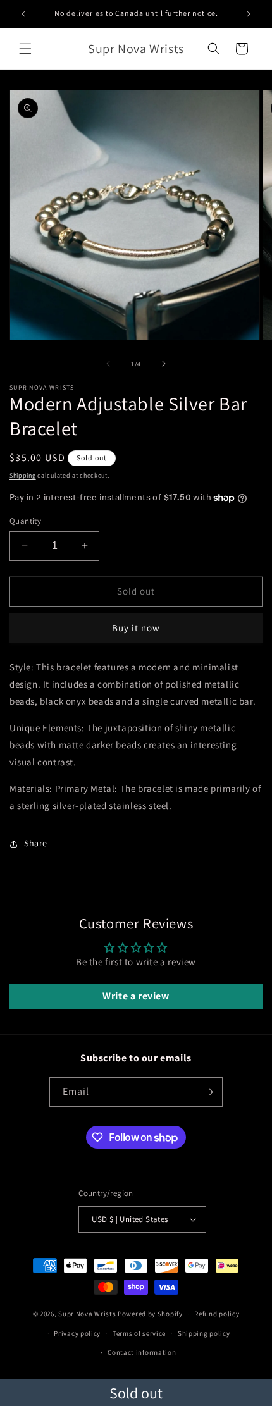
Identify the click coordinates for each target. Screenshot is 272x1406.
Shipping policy (204, 1333)
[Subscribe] (208, 1092)
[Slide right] (164, 364)
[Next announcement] (249, 14)
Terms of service (139, 1333)
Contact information (142, 1352)
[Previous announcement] (23, 14)
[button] (25, 49)
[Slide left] (108, 364)
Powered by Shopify (150, 1313)
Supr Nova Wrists (87, 1313)
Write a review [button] (135, 995)
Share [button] (35, 843)
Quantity (25, 520)
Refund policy (216, 1313)
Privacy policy (77, 1333)
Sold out (136, 1393)
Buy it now (136, 628)
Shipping (22, 475)
